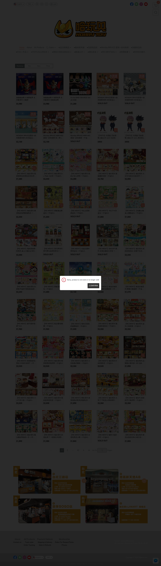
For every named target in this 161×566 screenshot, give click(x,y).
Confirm (93, 286)
